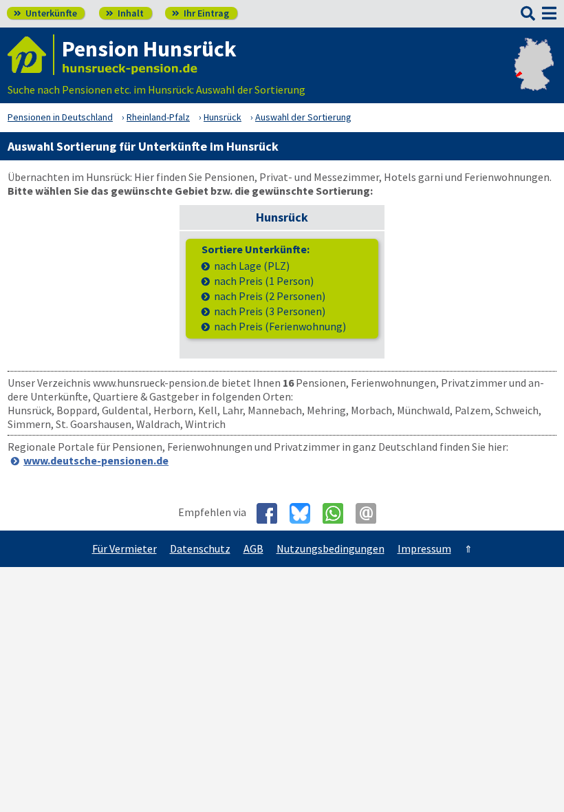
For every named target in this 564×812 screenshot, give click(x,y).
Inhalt (125, 13)
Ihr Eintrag (200, 13)
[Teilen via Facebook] (272, 513)
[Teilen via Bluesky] (305, 513)
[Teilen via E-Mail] (371, 513)
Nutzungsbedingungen (330, 548)
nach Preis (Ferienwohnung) (280, 326)
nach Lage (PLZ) (252, 266)
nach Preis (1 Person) (264, 281)
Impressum (424, 548)
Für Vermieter (124, 548)
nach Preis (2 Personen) (269, 296)
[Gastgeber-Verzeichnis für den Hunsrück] (31, 54)
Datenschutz (200, 548)
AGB (253, 548)
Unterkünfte (45, 13)
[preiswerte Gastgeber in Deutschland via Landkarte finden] (534, 76)
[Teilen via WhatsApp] (338, 513)
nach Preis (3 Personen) (269, 311)
